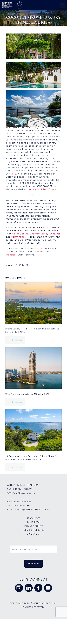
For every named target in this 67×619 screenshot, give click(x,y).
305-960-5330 (21, 505)
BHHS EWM (33, 522)
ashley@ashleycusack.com (32, 509)
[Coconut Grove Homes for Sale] (33, 52)
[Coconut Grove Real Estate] (33, 80)
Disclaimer (33, 533)
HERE (13, 173)
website (10, 254)
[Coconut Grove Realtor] (33, 108)
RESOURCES (33, 518)
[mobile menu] (62, 5)
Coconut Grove (38, 233)
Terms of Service (33, 530)
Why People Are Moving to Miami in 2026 (27, 394)
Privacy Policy (33, 526)
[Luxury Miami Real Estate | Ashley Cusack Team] (32, 5)
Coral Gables (20, 233)
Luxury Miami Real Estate (41, 189)
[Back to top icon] (60, 612)
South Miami (18, 236)
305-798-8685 (23, 501)
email (40, 251)
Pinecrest (54, 233)
